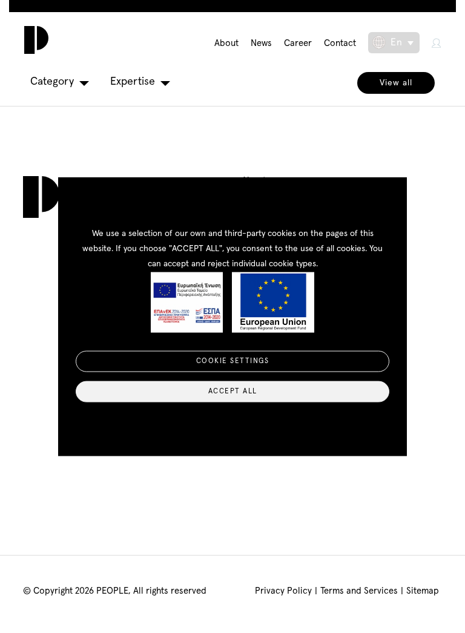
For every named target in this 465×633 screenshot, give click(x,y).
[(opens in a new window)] (436, 42)
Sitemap (422, 590)
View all (396, 83)
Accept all (232, 391)
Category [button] (52, 81)
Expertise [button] (132, 81)
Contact (340, 43)
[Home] (33, 40)
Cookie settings (232, 361)
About (226, 43)
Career (298, 43)
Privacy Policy (283, 590)
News (261, 43)
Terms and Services (359, 590)
